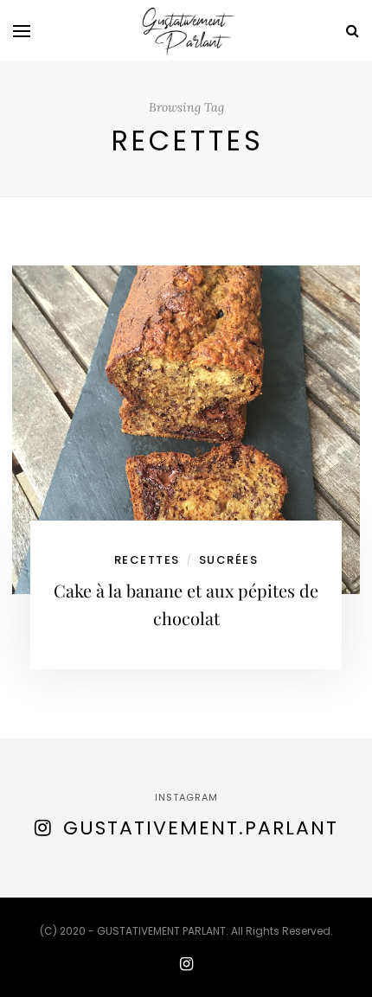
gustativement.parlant (200, 828)
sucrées (229, 560)
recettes (147, 560)
